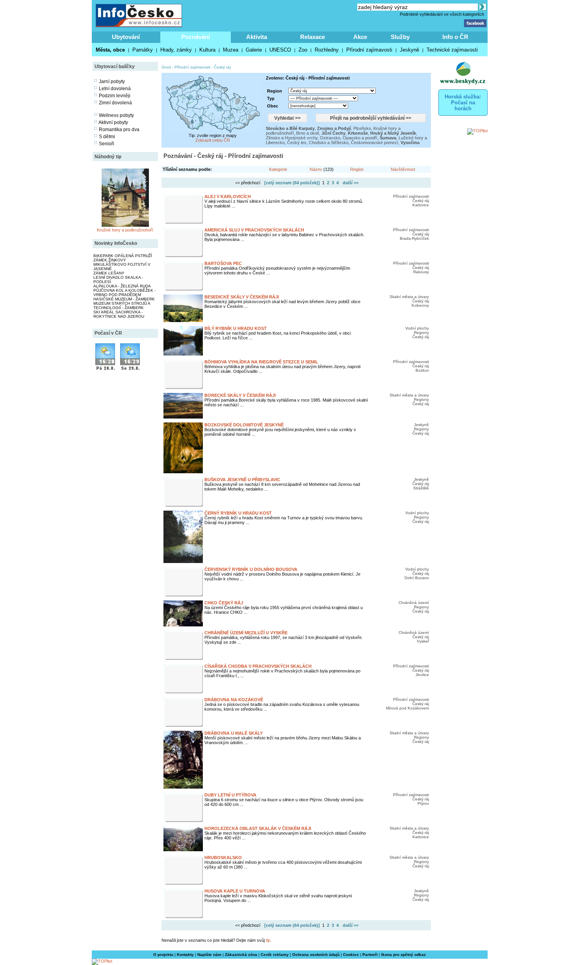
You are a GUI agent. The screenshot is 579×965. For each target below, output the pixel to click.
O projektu (163, 954)
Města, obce (110, 50)
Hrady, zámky (176, 50)
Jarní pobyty (112, 81)
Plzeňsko (362, 128)
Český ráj (222, 67)
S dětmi (107, 136)
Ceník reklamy (275, 954)
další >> (350, 182)
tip (268, 940)
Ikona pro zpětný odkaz (403, 954)
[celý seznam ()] (292, 182)
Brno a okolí (307, 133)
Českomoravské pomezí (374, 142)
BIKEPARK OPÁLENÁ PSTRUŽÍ (122, 256)
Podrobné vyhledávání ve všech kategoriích (442, 14)
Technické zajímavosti (452, 50)
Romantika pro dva (119, 129)
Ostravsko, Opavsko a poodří (348, 137)
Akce (360, 36)
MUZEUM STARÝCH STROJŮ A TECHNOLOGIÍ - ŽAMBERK (121, 305)
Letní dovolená (115, 88)
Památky (142, 50)
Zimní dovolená (115, 103)
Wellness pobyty (116, 115)
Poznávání (195, 36)
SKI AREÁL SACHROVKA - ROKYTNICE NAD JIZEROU (118, 314)
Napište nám (209, 954)
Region (357, 169)
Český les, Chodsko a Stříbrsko (318, 142)
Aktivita (256, 36)
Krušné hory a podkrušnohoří (125, 230)
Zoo (303, 50)
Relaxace (312, 36)
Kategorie (278, 169)
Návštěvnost (403, 169)
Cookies (351, 954)
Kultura (207, 50)
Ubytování (126, 36)
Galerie (254, 50)
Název (316, 169)
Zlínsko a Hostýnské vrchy (291, 137)
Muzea (230, 50)
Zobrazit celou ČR (212, 140)
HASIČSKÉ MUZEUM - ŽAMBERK (124, 299)
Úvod (166, 67)
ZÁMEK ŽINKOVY (109, 260)
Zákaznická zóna (241, 954)
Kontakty (185, 954)
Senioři (106, 143)
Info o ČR (455, 36)
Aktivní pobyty (113, 122)
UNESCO (280, 50)
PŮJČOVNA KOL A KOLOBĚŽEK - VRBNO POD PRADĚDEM (124, 292)
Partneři (370, 954)
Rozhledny (327, 50)
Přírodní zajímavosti (369, 50)
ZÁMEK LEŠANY (108, 273)
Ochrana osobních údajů (316, 954)
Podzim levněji (114, 95)
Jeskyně (409, 50)
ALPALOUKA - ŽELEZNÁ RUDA (122, 286)
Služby (400, 36)
